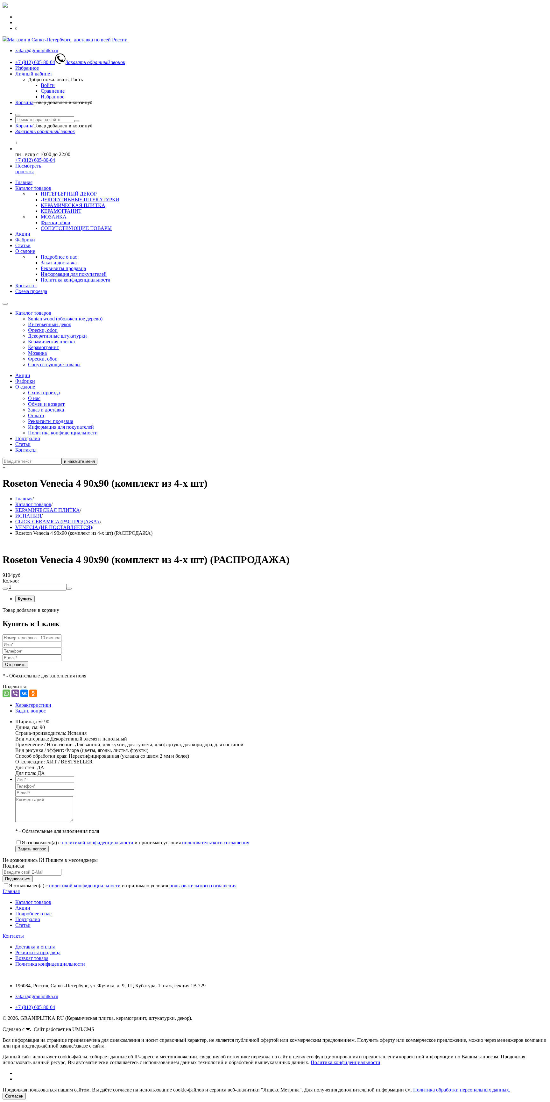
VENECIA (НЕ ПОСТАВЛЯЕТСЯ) (53, 527)
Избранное (27, 68)
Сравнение (53, 91)
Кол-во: (11, 580)
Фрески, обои (55, 222)
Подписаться (17, 879)
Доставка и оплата (35, 946)
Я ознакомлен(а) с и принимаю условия (135, 842)
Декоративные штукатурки (57, 336)
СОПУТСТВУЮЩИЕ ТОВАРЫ (76, 228)
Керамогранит (43, 347)
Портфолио (27, 438)
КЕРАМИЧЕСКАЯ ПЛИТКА (73, 205)
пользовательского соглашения (215, 842)
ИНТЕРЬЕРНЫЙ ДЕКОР (69, 194)
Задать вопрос (30, 710)
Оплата (36, 415)
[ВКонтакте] (24, 693)
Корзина (24, 102)
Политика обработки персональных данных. (461, 1089)
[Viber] (15, 693)
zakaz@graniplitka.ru (36, 996)
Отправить (15, 664)
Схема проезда (31, 291)
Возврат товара (31, 958)
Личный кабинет (33, 73)
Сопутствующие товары (54, 364)
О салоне (25, 251)
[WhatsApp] (6, 693)
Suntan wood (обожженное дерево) (65, 318)
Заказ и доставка (59, 262)
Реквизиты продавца (63, 268)
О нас (34, 398)
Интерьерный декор (49, 324)
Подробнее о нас (59, 257)
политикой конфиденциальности (97, 842)
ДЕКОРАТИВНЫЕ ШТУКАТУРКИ (80, 199)
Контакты (26, 285)
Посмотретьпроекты (28, 168)
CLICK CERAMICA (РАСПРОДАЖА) (57, 521)
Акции (22, 234)
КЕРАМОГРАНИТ (61, 211)
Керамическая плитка (51, 341)
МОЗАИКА (54, 216)
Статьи (23, 245)
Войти (48, 85)
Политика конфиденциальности (75, 280)
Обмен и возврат (46, 404)
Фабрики (25, 239)
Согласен (14, 1096)
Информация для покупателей (74, 274)
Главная (23, 182)
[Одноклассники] (33, 693)
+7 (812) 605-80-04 (35, 160)
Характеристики (33, 705)
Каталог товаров (33, 188)
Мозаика (37, 353)
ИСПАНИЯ (28, 516)
